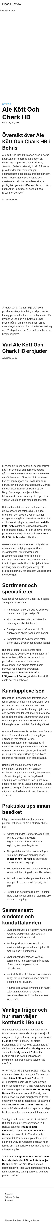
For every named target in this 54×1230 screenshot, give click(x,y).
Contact (9, 1200)
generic (6, 104)
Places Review (11, 4)
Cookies (9, 1194)
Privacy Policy (12, 1197)
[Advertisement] (27, 54)
